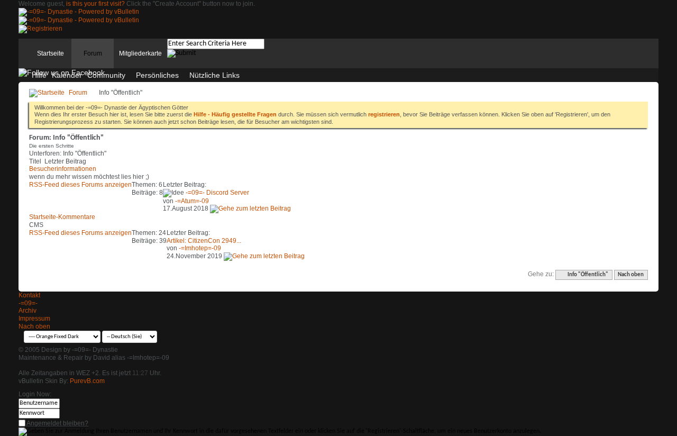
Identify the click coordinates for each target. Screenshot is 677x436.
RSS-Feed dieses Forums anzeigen (80, 184)
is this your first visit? (95, 3)
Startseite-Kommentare (62, 217)
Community (106, 75)
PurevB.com (87, 381)
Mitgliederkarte (140, 53)
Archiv (27, 310)
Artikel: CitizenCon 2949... (204, 240)
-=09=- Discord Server (217, 192)
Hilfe (39, 75)
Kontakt (29, 295)
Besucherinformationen (62, 168)
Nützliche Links (214, 75)
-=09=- (28, 303)
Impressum (34, 318)
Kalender (67, 75)
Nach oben (631, 275)
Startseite (50, 53)
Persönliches (157, 75)
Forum (93, 53)
